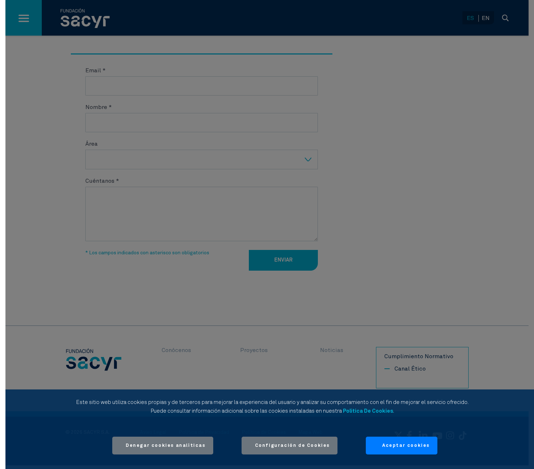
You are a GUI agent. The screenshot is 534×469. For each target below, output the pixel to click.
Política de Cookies (368, 411)
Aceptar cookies (406, 445)
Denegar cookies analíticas (166, 445)
